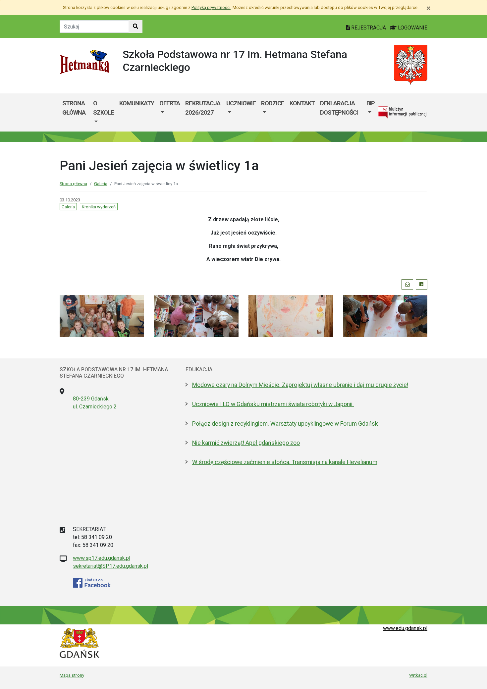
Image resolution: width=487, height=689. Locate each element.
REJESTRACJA (368, 28)
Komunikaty (136, 103)
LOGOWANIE (412, 28)
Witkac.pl (418, 675)
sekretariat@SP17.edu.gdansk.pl (110, 566)
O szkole (103, 108)
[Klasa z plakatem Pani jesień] (290, 315)
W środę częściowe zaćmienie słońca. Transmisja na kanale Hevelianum (284, 462)
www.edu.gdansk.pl (405, 628)
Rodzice (272, 103)
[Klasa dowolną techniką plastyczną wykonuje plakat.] (102, 315)
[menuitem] (103, 112)
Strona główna (73, 108)
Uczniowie (241, 103)
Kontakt (302, 103)
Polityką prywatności (211, 7)
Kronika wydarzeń (99, 206)
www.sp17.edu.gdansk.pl (101, 558)
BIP (370, 103)
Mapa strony (72, 675)
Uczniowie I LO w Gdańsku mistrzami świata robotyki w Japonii (273, 404)
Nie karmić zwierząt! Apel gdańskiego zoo (246, 443)
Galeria (100, 183)
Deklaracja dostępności (339, 108)
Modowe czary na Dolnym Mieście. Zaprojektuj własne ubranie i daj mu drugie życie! (300, 385)
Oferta (169, 103)
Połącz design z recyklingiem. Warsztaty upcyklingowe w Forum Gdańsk (285, 423)
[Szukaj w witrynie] (135, 26)
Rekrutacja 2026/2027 (202, 108)
